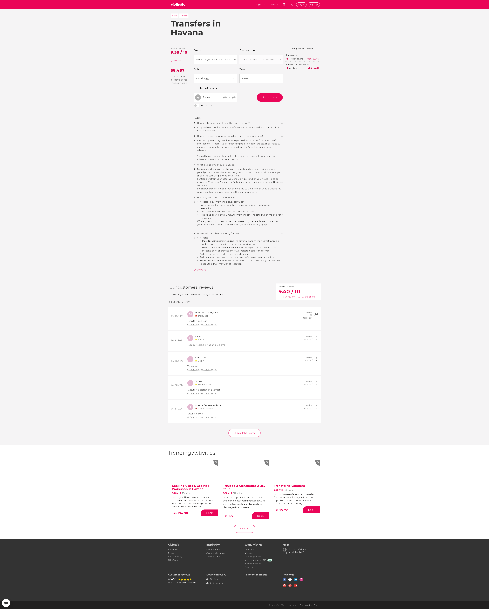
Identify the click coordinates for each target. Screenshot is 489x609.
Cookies (317, 605)
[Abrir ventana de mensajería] (6, 603)
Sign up (314, 4)
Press (171, 553)
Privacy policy (306, 605)
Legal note (293, 605)
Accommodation (253, 563)
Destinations (213, 549)
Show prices (269, 97)
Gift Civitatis (174, 560)
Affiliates (248, 553)
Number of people (206, 88)
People (206, 97)
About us (173, 549)
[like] (215, 463)
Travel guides (213, 556)
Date (197, 69)
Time (242, 69)
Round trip (206, 105)
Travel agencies (252, 556)
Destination (247, 50)
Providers (249, 549)
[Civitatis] (177, 4)
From (197, 50)
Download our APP (217, 574)
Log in (301, 4)
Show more (200, 270)
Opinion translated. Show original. (202, 324)
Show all (244, 528)
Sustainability (175, 556)
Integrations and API (255, 560)
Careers (248, 567)
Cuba (174, 16)
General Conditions (277, 605)
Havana (184, 16)
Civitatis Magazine (215, 553)
